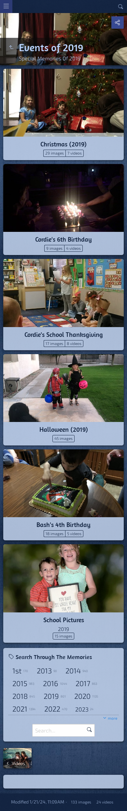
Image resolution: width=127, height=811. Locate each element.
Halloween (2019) (63, 429)
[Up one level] (11, 47)
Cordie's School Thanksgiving (63, 334)
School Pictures (63, 620)
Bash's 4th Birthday (63, 524)
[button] (8, 803)
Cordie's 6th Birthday (63, 239)
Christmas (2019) (63, 144)
